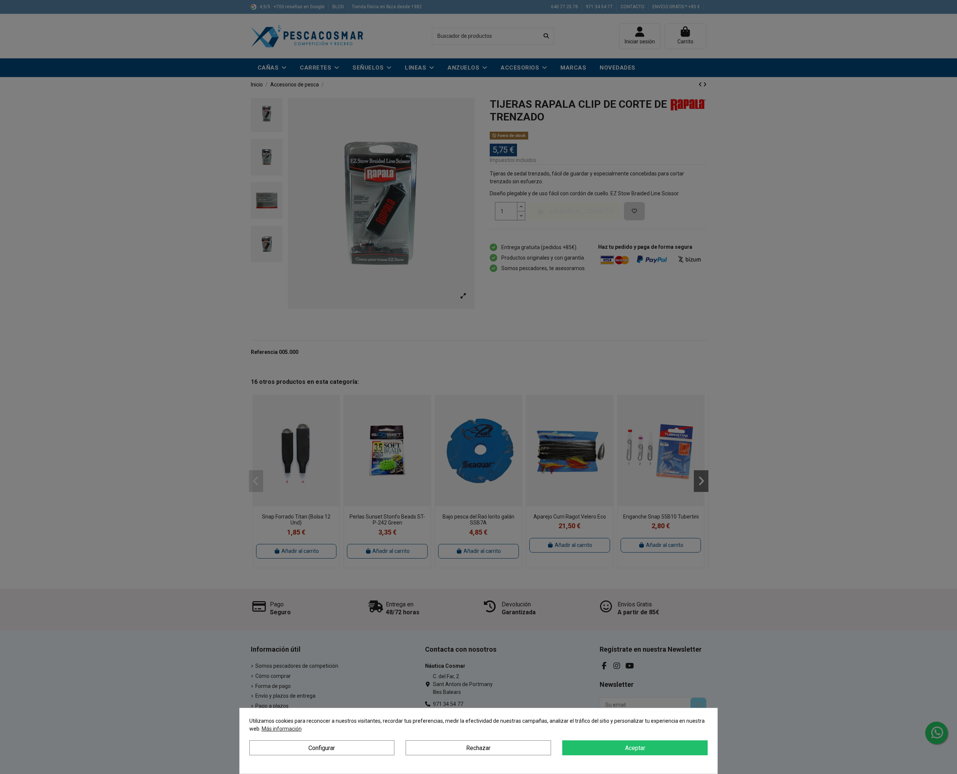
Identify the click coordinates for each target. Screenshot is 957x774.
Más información (282, 729)
